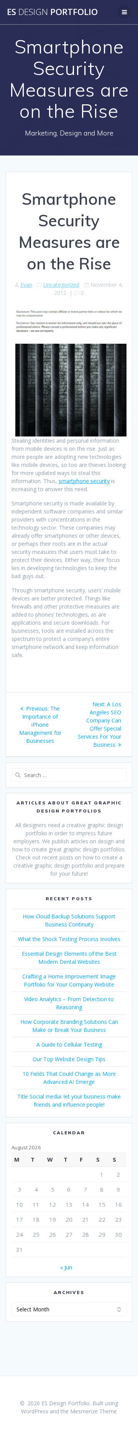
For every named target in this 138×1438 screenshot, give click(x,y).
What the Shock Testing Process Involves (69, 939)
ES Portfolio (52, 12)
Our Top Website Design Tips (69, 1059)
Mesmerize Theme (93, 1411)
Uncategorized (61, 284)
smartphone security (84, 481)
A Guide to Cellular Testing (69, 1044)
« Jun (66, 1267)
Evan (26, 284)
